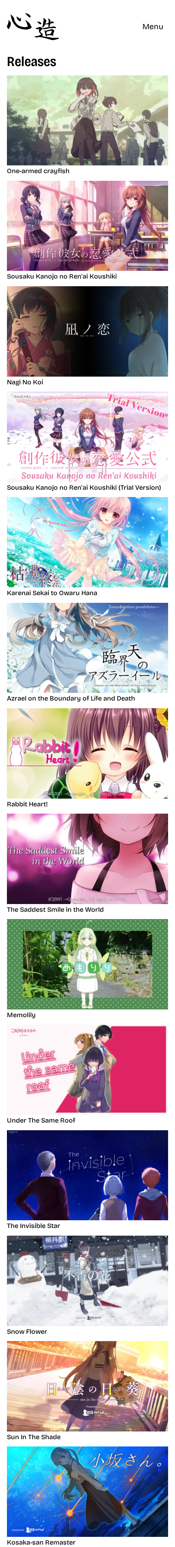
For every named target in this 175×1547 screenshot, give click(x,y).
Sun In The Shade (34, 1437)
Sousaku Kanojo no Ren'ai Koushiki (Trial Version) (84, 487)
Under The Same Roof (41, 1120)
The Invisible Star (33, 1226)
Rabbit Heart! (27, 804)
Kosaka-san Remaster (41, 1542)
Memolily (21, 1015)
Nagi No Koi (25, 382)
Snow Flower (27, 1331)
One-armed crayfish (38, 171)
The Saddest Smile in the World (55, 909)
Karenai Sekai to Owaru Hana (52, 593)
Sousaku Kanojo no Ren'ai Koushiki (62, 276)
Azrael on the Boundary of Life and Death (71, 698)
